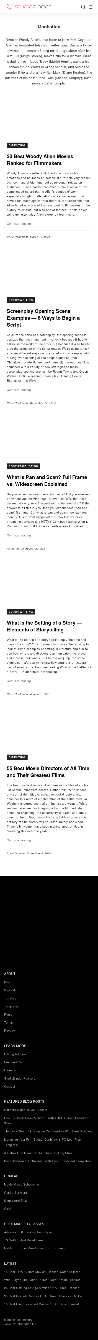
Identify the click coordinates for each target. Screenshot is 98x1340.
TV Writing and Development (24, 1240)
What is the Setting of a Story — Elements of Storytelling (44, 626)
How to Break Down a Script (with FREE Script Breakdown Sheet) (46, 1120)
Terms (8, 1022)
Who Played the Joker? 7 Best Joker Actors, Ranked (42, 1280)
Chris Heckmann (18, 236)
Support (9, 990)
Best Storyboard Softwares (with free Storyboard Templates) (48, 1161)
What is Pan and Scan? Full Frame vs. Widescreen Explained (47, 480)
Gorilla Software (15, 1192)
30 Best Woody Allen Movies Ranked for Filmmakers (40, 159)
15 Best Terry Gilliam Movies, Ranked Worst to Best (42, 1272)
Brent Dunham (16, 853)
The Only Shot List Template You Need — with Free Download (48, 1131)
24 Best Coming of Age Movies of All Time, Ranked (41, 1288)
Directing (17, 145)
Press (8, 1014)
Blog (7, 982)
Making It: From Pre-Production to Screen (34, 1248)
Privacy (9, 1030)
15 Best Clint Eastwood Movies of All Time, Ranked (41, 1304)
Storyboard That (15, 1200)
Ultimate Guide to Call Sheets (25, 1109)
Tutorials (10, 998)
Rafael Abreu (15, 548)
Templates (11, 1006)
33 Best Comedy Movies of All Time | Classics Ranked (43, 1296)
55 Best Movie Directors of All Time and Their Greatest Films (48, 771)
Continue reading (19, 223)
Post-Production (24, 466)
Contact (9, 1086)
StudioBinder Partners (20, 1078)
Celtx (8, 1208)
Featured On (13, 1062)
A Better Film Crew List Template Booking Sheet (38, 1153)
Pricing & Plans (15, 1054)
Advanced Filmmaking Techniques (28, 1232)
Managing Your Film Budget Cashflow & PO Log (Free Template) (42, 1142)
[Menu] (90, 7)
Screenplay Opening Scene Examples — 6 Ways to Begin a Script (43, 317)
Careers (9, 1070)
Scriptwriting (21, 300)
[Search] (83, 7)
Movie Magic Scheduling (21, 1184)
